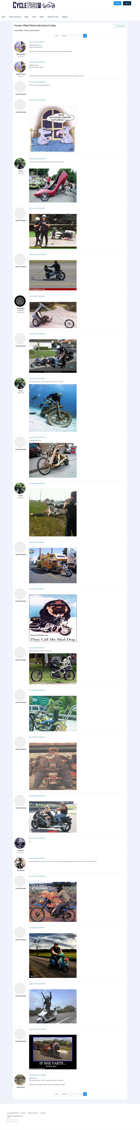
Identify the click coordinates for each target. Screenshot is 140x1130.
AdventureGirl (20, 54)
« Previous (64, 35)
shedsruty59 (33, 45)
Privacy (23, 1113)
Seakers (31, 65)
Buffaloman (20, 870)
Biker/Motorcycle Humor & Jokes (39, 25)
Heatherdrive (20, 1087)
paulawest (21, 850)
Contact (43, 1113)
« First (56, 35)
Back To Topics (120, 26)
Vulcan (21, 171)
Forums (18, 25)
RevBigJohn (21, 308)
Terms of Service (33, 1113)
